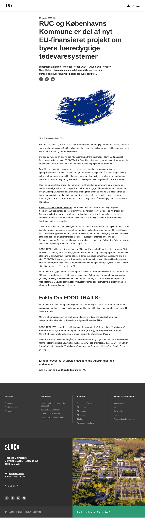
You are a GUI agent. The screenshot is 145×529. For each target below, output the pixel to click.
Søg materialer (10, 403)
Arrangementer (119, 403)
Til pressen (81, 407)
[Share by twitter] (47, 79)
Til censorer (81, 411)
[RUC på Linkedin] (18, 498)
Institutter (46, 396)
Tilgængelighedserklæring (124, 419)
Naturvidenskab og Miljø (50, 414)
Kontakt (81, 396)
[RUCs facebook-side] (13, 498)
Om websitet (118, 411)
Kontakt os (10, 486)
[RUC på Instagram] (24, 498)
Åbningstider (10, 411)
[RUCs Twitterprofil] (7, 498)
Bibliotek (9, 396)
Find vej (80, 419)
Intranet (116, 415)
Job (115, 407)
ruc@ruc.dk (19, 476)
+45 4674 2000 (16, 473)
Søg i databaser (11, 407)
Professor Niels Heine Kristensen (55, 207)
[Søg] (133, 5)
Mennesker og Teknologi (50, 410)
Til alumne (81, 415)
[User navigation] (128, 6)
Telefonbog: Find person (86, 403)
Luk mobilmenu (138, 6)
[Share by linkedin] (53, 79)
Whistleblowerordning (85, 423)
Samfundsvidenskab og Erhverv (53, 418)
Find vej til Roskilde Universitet (92, 512)
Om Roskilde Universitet (124, 396)
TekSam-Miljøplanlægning (65, 370)
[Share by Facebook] (41, 79)
